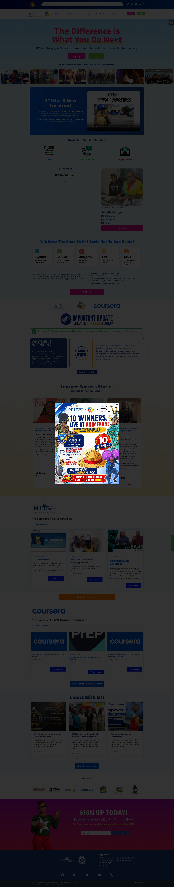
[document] (87, 443)
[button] (116, 406)
